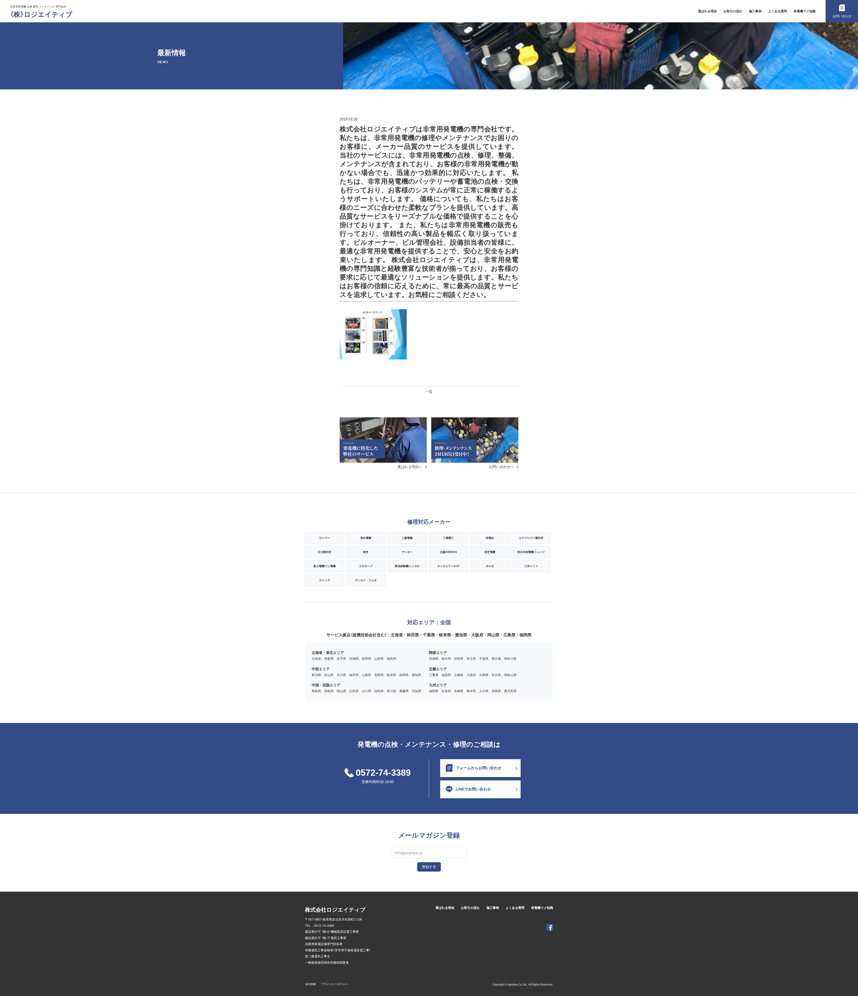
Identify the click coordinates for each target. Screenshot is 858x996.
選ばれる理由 (707, 11)
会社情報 (310, 984)
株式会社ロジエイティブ (335, 910)
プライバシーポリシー (334, 984)
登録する (429, 867)
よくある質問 (777, 11)
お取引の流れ (732, 11)
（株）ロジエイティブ (41, 14)
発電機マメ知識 (805, 11)
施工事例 (755, 11)
